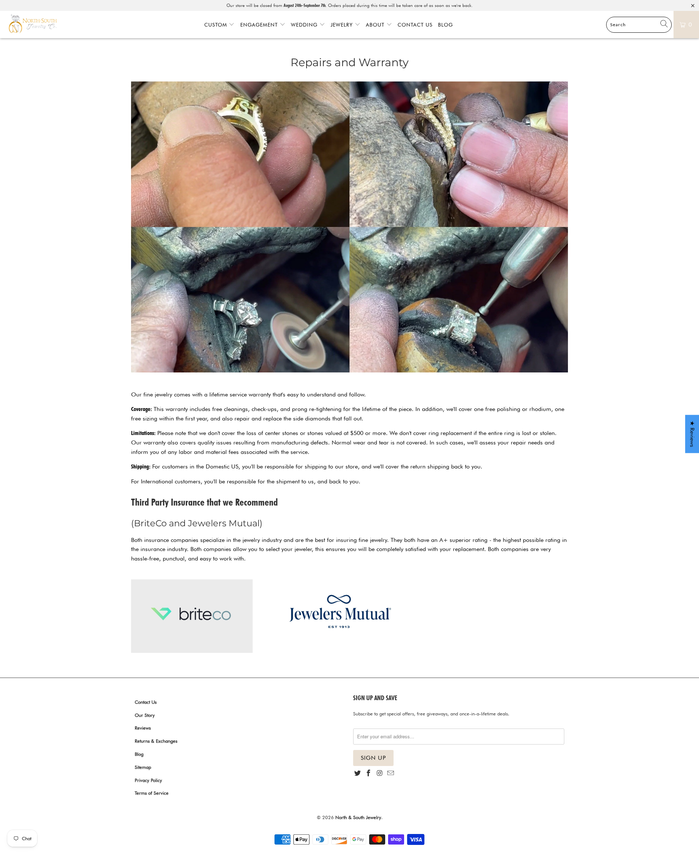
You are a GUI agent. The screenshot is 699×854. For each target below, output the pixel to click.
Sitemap (143, 767)
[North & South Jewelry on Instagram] (379, 773)
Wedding (305, 25)
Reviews (143, 728)
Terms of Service (152, 793)
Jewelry (343, 25)
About (376, 25)
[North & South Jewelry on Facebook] (368, 773)
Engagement (260, 25)
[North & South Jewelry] (32, 24)
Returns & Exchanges (156, 741)
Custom (216, 25)
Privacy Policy (148, 780)
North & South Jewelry (358, 817)
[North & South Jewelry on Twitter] (357, 773)
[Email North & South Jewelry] (390, 773)
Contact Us (415, 25)
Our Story (145, 715)
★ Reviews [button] (692, 434)
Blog (445, 25)
